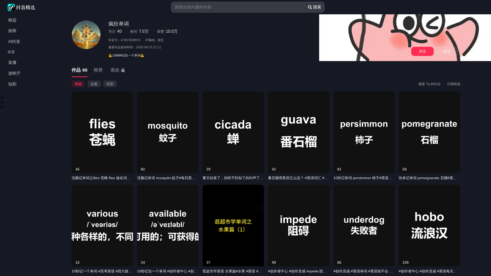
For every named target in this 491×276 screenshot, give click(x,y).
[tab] (79, 70)
